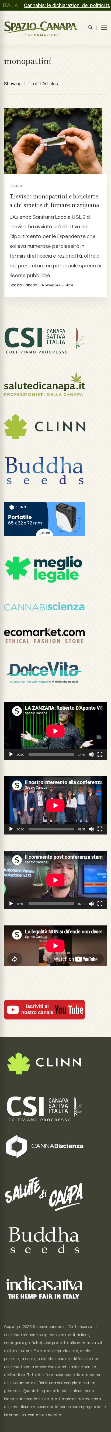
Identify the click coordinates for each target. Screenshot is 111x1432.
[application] (55, 731)
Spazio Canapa (23, 285)
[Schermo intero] (100, 754)
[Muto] (91, 754)
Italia (15, 186)
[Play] (11, 754)
